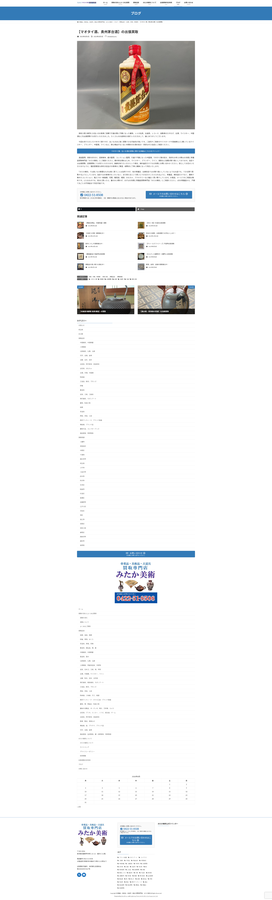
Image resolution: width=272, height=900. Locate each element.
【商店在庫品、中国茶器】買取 (96, 223)
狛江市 (82, 519)
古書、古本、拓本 (86, 360)
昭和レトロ (122, 873)
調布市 (82, 541)
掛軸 (81, 386)
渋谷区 (82, 511)
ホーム (81, 609)
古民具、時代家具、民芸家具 (89, 364)
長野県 (82, 545)
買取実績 (119, 277)
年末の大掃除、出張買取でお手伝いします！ (161, 233)
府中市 (82, 476)
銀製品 (137, 885)
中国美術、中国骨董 (86, 342)
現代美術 (142, 876)
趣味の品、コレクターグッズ (89, 429)
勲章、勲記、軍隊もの (87, 721)
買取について (84, 622)
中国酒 (101, 279)
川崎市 (121, 279)
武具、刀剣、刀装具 (86, 394)
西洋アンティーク (137, 882)
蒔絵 (127, 882)
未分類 (81, 334)
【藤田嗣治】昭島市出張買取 (95, 254)
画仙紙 (121, 879)
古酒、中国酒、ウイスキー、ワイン (92, 674)
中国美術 (143, 860)
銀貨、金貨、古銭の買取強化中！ (157, 264)
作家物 (137, 863)
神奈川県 (105, 277)
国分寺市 (83, 459)
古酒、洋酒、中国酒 (94, 277)
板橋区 (82, 498)
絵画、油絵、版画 (86, 635)
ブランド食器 (123, 857)
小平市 (82, 468)
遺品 (146, 882)
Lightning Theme (135, 896)
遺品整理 (121, 885)
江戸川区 (83, 506)
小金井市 (83, 472)
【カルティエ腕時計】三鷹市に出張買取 (159, 254)
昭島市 (82, 489)
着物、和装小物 (85, 403)
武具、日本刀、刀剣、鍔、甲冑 (90, 669)
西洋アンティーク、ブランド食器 (91, 420)
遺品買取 (129, 885)
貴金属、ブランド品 (86, 424)
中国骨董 (121, 863)
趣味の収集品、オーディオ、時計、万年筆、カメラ (97, 708)
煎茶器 (129, 876)
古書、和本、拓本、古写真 (89, 678)
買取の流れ (83, 618)
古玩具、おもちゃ (86, 368)
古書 (127, 866)
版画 (135, 876)
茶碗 (151, 879)
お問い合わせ (83, 769)
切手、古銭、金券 (86, 355)
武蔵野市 (83, 502)
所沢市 (82, 480)
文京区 (82, 485)
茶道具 (82, 411)
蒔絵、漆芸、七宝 (86, 416)
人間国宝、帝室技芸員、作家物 (90, 665)
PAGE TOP (264, 871)
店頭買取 (136, 869)
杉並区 (82, 493)
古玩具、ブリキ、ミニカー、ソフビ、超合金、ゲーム (98, 713)
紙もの (132, 879)
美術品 (145, 879)
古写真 (121, 866)
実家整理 (121, 869)
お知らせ (81, 325)
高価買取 (121, 888)
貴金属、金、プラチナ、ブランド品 (92, 725)
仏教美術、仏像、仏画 (87, 351)
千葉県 (82, 455)
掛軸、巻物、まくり (86, 639)
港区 (81, 515)
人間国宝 (83, 347)
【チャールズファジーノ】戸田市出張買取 (160, 243)
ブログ (81, 764)
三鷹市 (82, 442)
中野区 (82, 450)
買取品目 (112, 277)
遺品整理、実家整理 (86, 433)
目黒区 (82, 524)
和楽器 (82, 377)
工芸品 (129, 869)
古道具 (133, 866)
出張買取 (108, 279)
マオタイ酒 (94, 279)
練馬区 (82, 532)
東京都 (150, 873)
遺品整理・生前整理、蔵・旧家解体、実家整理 (95, 734)
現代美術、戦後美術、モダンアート (92, 682)
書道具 (82, 390)
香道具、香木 (84, 657)
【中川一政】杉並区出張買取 (155, 223)
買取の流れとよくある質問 (87, 613)
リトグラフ (143, 857)
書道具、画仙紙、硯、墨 (89, 648)
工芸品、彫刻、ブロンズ (88, 381)
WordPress (124, 896)
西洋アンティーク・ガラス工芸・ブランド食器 (95, 700)
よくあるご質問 (85, 626)
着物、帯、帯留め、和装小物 (89, 704)
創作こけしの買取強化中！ (94, 243)
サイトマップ (84, 747)
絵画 (81, 407)
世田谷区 (83, 446)
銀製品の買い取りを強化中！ (95, 264)
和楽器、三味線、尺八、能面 (89, 695)
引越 (127, 279)
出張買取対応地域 (84, 760)
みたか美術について (85, 738)
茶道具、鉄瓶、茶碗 (86, 644)
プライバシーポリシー (87, 751)
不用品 (128, 860)
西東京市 (83, 537)
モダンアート (133, 857)
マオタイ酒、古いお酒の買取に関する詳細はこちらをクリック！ (136, 151)
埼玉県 (81, 330)
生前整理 (150, 876)
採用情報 (83, 756)
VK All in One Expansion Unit (150, 896)
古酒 (115, 279)
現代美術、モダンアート (88, 399)
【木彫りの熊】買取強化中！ (95, 233)
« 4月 (79, 807)
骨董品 (144, 885)
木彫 (136, 873)
